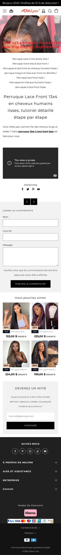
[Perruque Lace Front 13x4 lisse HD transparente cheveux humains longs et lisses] (16, 316)
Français (29, 533)
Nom (5, 216)
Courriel (7, 231)
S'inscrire (30, 425)
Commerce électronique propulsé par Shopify (30, 547)
